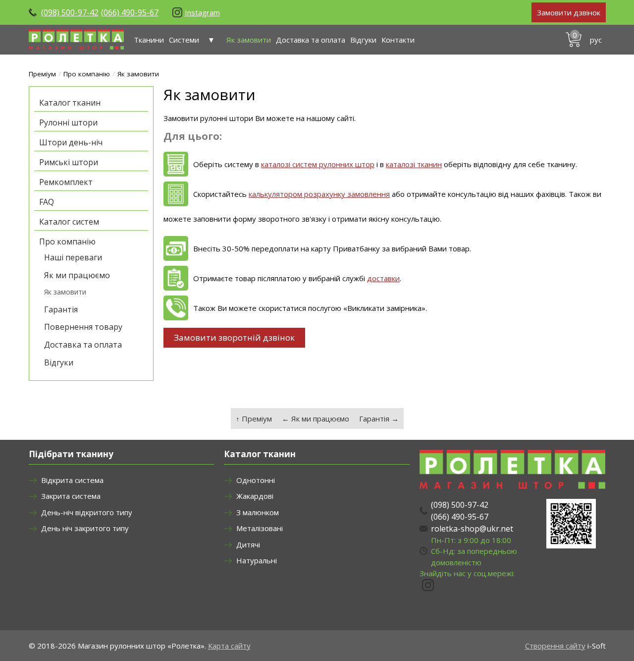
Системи (184, 40)
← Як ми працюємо (315, 418)
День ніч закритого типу (85, 528)
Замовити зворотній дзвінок (234, 337)
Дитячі (248, 544)
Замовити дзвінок (568, 12)
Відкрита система (72, 480)
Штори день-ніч (71, 142)
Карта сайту (229, 646)
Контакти (398, 40)
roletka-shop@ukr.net (472, 528)
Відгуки (363, 40)
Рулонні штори (68, 122)
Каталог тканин (70, 102)
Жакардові (254, 496)
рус (596, 40)
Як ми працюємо (77, 275)
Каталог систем (69, 221)
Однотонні (255, 480)
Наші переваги (73, 257)
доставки (383, 278)
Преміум (42, 73)
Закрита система (71, 496)
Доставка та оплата (310, 40)
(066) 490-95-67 (129, 12)
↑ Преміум (254, 418)
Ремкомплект (66, 182)
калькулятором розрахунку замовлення (319, 194)
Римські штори (68, 162)
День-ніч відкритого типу (86, 512)
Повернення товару (83, 326)
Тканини (149, 40)
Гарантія (61, 309)
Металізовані (259, 528)
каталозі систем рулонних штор (317, 164)
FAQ (46, 201)
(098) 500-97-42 (70, 12)
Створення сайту (555, 646)
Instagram (202, 12)
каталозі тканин (414, 164)
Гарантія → (379, 418)
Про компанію (86, 73)
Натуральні (256, 560)
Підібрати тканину (71, 454)
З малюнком (257, 512)
